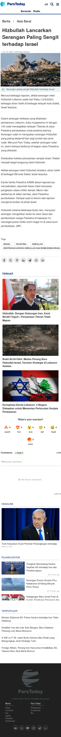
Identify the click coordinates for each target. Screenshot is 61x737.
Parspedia (9, 718)
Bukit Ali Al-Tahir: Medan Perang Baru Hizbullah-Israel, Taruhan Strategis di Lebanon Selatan (30, 362)
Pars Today (14, 4)
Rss (32, 713)
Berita (6, 21)
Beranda (26, 11)
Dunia (7, 708)
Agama (8, 716)
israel (6, 244)
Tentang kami (36, 708)
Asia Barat (24, 21)
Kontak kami (35, 710)
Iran (6, 713)
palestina (21, 244)
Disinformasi (10, 721)
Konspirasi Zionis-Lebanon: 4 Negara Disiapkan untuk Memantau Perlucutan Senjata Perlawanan (30, 408)
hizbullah (37, 244)
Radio (36, 11)
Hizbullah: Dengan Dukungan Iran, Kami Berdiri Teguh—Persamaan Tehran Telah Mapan (27, 317)
